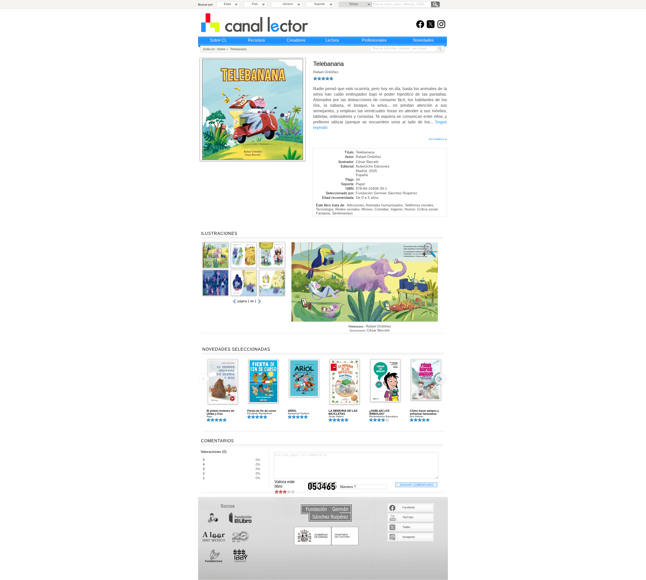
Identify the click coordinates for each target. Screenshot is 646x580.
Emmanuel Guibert (298, 413)
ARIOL (292, 410)
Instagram (408, 536)
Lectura (332, 40)
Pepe (209, 416)
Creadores (296, 40)
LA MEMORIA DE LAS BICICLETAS (343, 412)
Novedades (423, 40)
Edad (227, 4)
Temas (353, 4)
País (255, 4)
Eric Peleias (416, 416)
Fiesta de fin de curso (261, 410)
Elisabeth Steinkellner (259, 413)
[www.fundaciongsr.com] (326, 513)
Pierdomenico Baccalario (383, 416)
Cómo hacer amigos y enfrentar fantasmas (424, 412)
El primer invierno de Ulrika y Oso (220, 412)
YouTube (407, 517)
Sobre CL (218, 40)
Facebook (408, 507)
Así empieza (437, 139)
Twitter (406, 527)
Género (287, 4)
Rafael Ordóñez (325, 72)
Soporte (319, 4)
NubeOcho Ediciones (372, 166)
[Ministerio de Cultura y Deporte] (326, 536)
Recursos (256, 40)
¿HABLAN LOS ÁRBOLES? (379, 412)
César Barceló (367, 162)
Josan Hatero (336, 416)
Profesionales (374, 40)
